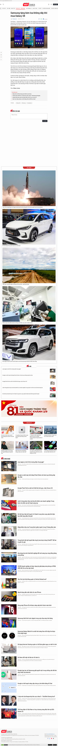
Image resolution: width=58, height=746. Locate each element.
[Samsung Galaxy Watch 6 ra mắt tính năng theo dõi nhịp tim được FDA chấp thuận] (9, 635)
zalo (49, 738)
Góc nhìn (8, 8)
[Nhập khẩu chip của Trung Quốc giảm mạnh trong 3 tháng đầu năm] (9, 531)
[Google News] (45, 19)
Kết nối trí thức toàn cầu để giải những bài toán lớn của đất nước (7, 436)
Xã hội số (4, 8)
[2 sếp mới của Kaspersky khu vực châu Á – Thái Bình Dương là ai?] (9, 700)
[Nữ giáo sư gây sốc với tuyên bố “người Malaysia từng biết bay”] (7, 445)
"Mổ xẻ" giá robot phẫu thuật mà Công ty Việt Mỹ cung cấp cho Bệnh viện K (17, 322)
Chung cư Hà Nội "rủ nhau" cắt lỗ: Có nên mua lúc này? (50, 436)
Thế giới (39, 8)
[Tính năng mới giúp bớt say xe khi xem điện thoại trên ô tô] (50, 445)
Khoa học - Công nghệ (20, 8)
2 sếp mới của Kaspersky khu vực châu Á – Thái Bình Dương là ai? (36, 696)
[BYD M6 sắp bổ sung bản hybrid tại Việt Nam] (29, 227)
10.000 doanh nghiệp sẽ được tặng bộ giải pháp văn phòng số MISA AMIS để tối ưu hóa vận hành (37, 567)
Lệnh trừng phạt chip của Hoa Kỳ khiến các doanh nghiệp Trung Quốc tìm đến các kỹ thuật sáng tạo (22, 387)
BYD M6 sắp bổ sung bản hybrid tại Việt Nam (11, 245)
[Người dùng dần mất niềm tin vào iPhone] (9, 596)
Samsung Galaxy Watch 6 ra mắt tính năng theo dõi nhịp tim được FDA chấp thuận (36, 632)
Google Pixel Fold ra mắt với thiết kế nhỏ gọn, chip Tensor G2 (14, 381)
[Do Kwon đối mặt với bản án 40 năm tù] (9, 661)
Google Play (55, 745)
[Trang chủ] (0, 8)
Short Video (34, 8)
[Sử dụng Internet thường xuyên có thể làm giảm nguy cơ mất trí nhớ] (9, 648)
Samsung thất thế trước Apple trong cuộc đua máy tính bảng (35, 618)
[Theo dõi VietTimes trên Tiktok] (53, 738)
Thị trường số (29, 8)
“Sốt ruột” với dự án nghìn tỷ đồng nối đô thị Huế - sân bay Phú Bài (15, 284)
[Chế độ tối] (51, 4)
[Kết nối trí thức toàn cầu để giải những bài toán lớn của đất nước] (7, 430)
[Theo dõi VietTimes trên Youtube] (51, 738)
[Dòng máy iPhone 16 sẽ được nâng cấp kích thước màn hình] (9, 609)
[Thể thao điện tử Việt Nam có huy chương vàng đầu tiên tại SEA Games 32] (9, 713)
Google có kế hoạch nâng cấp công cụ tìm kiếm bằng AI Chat (35, 683)
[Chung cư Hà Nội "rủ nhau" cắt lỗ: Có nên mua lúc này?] (50, 430)
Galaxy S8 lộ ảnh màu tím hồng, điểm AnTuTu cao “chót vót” (25, 97)
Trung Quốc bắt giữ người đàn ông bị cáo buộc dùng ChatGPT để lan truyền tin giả (37, 541)
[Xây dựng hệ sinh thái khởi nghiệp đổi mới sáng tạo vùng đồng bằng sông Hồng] (9, 557)
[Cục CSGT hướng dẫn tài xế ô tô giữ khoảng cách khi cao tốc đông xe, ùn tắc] (36, 445)
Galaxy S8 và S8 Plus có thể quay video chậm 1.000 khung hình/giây (26, 95)
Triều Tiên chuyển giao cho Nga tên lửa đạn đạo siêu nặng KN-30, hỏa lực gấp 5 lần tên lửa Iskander (22, 207)
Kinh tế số (13, 8)
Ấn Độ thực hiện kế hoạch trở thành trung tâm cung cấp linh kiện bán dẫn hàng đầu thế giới (20, 393)
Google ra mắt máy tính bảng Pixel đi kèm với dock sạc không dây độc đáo (17, 375)
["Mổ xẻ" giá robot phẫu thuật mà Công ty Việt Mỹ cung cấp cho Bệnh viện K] (29, 304)
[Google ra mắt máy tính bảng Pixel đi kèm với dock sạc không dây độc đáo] (53, 377)
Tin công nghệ (6, 459)
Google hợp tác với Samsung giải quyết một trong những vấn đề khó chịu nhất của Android (37, 671)
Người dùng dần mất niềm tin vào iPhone (29, 592)
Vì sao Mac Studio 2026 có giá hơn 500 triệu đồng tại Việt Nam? (22, 436)
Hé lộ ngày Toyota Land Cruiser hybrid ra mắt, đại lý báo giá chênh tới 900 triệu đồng (19, 361)
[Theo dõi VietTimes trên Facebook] (47, 738)
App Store (50, 745)
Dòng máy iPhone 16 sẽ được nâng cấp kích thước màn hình (34, 605)
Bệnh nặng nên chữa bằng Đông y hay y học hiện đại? (21, 451)
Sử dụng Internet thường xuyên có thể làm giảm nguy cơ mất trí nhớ (37, 644)
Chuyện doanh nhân (46, 8)
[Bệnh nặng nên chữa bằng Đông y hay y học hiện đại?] (22, 445)
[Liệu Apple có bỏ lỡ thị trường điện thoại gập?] (53, 371)
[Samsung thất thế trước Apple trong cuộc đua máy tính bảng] (9, 622)
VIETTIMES (29, 4)
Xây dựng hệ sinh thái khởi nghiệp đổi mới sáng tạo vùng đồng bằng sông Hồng (37, 554)
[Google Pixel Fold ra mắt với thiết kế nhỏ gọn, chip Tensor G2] (53, 383)
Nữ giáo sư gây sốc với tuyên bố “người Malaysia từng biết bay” (7, 452)
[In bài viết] (41, 19)
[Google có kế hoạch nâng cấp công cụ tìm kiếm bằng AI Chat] (9, 687)
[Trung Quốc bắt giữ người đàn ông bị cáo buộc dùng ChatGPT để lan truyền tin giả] (9, 544)
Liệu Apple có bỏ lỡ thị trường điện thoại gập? (11, 369)
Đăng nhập (55, 4)
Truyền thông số (54, 8)
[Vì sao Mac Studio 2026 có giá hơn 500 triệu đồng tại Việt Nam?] (22, 430)
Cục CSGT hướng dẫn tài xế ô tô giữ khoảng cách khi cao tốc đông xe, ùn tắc (36, 452)
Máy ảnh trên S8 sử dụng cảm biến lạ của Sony (22, 93)
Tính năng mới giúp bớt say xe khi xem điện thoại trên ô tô (50, 451)
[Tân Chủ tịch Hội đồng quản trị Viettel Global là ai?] (9, 583)
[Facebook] (39, 19)
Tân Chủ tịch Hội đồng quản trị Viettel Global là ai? (32, 579)
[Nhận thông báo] (48, 4)
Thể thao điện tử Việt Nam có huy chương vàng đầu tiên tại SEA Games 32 (36, 710)
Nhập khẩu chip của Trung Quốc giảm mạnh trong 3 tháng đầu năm (37, 527)
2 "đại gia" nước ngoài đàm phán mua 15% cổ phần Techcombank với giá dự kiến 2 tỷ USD (36, 437)
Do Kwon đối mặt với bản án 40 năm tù (29, 657)
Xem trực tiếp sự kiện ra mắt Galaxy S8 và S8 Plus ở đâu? (24, 99)
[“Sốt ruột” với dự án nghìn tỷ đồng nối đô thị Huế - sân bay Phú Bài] (29, 265)
